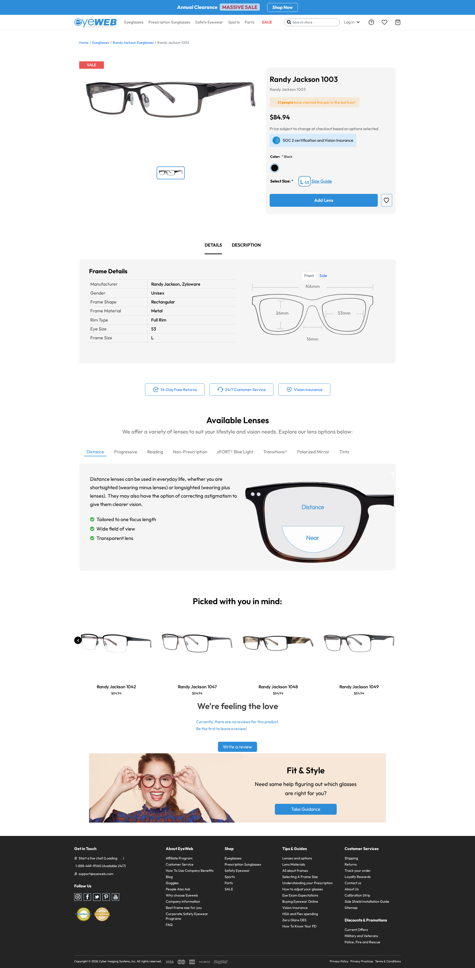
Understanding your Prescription (307, 883)
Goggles (172, 883)
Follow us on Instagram (78, 897)
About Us (352, 889)
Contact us (353, 883)
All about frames (295, 870)
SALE (267, 22)
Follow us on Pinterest (106, 897)
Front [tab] (309, 275)
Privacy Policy (339, 961)
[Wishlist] (384, 22)
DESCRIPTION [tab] (246, 245)
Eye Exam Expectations (300, 895)
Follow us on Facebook (87, 897)
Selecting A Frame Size (300, 877)
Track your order (358, 870)
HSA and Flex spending (300, 914)
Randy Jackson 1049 (359, 687)
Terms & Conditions (388, 961)
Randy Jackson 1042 (116, 687)
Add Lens (323, 200)
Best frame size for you (184, 907)
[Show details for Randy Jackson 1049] (359, 643)
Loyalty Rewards (358, 877)
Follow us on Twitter (96, 897)
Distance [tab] (95, 452)
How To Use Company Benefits (190, 870)
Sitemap (351, 907)
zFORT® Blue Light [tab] (235, 452)
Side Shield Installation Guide (367, 901)
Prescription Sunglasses (169, 22)
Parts (249, 22)
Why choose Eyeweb (182, 895)
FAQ (169, 924)
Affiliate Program (179, 858)
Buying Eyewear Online (300, 901)
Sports (234, 22)
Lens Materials (293, 864)
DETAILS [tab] (213, 245)
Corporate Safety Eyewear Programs (187, 916)
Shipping (351, 858)
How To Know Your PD (299, 926)
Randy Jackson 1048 (278, 687)
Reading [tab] (155, 452)
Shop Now (282, 7)
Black (288, 156)
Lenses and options (297, 858)
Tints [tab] (344, 452)
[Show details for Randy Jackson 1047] (197, 643)
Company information (183, 901)
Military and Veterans (361, 936)
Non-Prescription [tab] (190, 452)
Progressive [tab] (125, 452)
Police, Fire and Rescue (362, 942)
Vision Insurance (295, 907)
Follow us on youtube (115, 897)
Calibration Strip (357, 895)
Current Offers (356, 929)
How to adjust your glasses (302, 889)
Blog (169, 877)
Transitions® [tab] (275, 452)
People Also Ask (178, 889)
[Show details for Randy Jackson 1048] (278, 643)
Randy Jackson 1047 (197, 687)
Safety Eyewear (209, 22)
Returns (351, 864)
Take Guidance (305, 809)
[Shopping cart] (397, 22)
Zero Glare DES (294, 920)
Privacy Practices (361, 961)
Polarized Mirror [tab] (313, 452)
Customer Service (179, 864)
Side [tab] (323, 275)
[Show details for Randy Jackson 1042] (116, 643)
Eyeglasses (133, 22)
